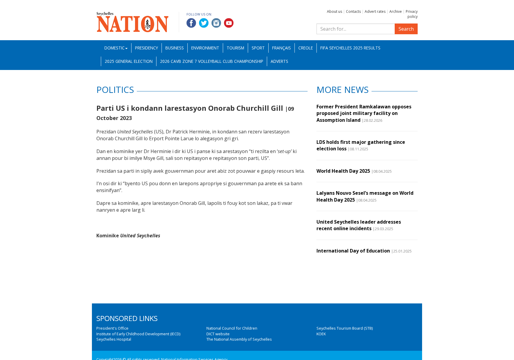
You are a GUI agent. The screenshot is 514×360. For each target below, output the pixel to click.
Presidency (146, 48)
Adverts (279, 61)
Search (406, 29)
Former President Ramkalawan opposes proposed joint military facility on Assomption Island (363, 113)
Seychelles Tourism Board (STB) (344, 328)
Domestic (114, 48)
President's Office (112, 328)
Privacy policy (412, 14)
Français (281, 48)
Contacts (353, 11)
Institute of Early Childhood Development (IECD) (138, 333)
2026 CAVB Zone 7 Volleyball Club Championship (211, 61)
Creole (305, 48)
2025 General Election (129, 61)
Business (174, 48)
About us (334, 11)
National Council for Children (231, 328)
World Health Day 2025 (343, 171)
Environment (205, 48)
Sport (258, 48)
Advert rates (375, 11)
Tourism (235, 48)
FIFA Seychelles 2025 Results (350, 48)
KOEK (321, 333)
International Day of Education (353, 250)
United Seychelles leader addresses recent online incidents (358, 225)
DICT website (218, 333)
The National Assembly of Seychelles (239, 339)
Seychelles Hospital (113, 339)
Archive (395, 11)
